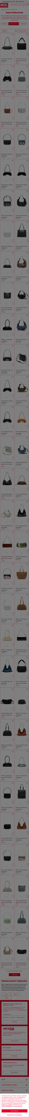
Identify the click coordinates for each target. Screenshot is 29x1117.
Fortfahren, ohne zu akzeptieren (14, 1114)
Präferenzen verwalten (7, 1104)
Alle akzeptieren (14, 1110)
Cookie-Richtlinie (18, 1106)
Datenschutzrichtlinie (7, 1106)
